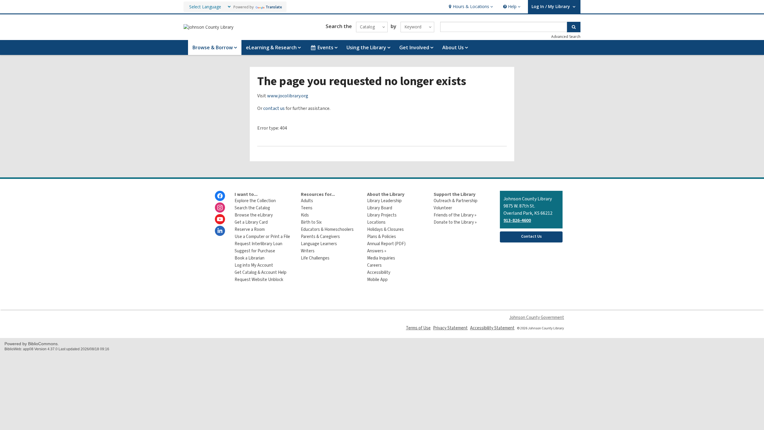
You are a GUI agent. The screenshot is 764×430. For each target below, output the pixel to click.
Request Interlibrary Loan (258, 244)
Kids (305, 215)
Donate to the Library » (455, 222)
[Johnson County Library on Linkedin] (220, 231)
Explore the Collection (255, 201)
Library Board (379, 208)
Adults (307, 201)
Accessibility (378, 272)
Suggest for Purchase (255, 251)
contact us (274, 108)
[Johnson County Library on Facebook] (220, 196)
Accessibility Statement (492, 328)
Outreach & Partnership (456, 201)
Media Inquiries (381, 258)
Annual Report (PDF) (386, 244)
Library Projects (382, 215)
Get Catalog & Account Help (260, 272)
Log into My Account (254, 265)
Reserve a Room (250, 229)
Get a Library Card (251, 222)
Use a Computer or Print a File (262, 237)
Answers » (376, 251)
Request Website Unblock (259, 280)
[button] (470, 6)
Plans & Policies (381, 237)
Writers (308, 251)
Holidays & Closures (385, 229)
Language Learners (319, 244)
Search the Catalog (252, 208)
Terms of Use (418, 328)
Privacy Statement (450, 328)
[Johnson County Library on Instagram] (220, 207)
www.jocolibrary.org (287, 96)
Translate (274, 7)
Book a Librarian (249, 258)
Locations (376, 222)
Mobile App (377, 280)
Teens (306, 208)
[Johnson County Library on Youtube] (220, 219)
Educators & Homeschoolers (327, 229)
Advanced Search (565, 36)
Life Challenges (315, 258)
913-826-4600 (517, 220)
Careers (374, 265)
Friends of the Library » (455, 215)
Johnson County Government (536, 317)
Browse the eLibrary (254, 215)
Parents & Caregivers (320, 237)
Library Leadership (384, 201)
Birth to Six (311, 222)
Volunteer (443, 208)
